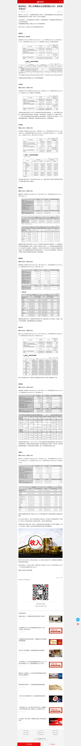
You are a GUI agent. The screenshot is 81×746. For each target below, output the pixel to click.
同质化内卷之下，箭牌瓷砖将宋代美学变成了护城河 (32, 616)
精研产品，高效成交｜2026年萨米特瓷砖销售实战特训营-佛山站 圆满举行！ (32, 674)
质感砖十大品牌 (55, 732)
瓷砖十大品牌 (55, 730)
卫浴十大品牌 (40, 730)
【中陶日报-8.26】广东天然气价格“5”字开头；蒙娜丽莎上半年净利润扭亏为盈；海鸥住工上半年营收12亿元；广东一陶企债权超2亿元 (32, 708)
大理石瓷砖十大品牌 (40, 732)
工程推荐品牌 (55, 734)
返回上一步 (18, 1)
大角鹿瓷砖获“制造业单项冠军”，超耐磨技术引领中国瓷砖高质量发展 (32, 639)
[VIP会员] (60, 2)
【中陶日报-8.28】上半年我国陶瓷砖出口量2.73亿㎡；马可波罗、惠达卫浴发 (32, 628)
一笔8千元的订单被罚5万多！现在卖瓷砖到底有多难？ (32, 696)
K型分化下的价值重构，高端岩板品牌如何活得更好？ (32, 650)
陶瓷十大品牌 (25, 730)
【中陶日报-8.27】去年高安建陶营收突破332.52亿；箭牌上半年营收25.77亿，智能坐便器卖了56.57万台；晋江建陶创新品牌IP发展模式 (32, 662)
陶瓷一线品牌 (25, 732)
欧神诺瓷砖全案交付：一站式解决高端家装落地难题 (32, 684)
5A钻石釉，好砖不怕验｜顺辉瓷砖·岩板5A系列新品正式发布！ (33, 719)
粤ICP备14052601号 (42, 738)
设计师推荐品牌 (40, 734)
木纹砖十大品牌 (26, 734)
